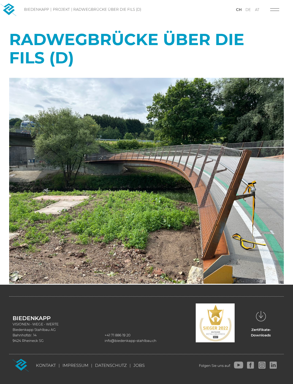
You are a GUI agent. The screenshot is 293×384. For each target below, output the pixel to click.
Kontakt (46, 365)
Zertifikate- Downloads (261, 332)
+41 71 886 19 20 (117, 335)
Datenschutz (111, 365)
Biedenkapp (36, 9)
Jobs (139, 365)
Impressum (75, 365)
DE (248, 10)
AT (257, 10)
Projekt (61, 9)
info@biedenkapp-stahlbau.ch (130, 340)
